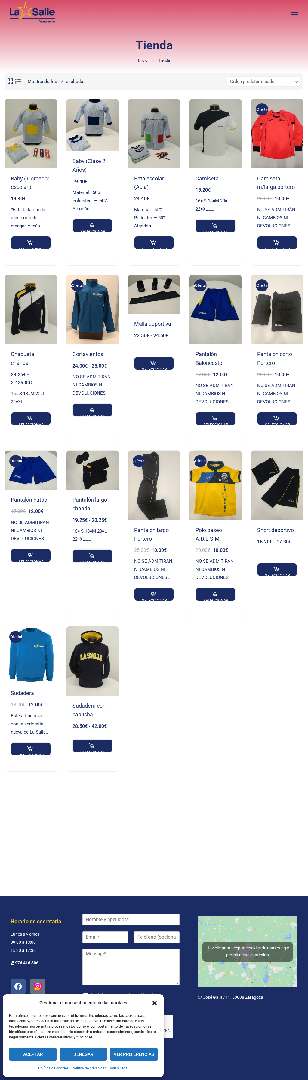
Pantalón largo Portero (151, 534)
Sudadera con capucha (89, 710)
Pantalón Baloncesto (209, 358)
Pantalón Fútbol (29, 500)
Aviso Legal (119, 1068)
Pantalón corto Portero (274, 358)
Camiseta (207, 178)
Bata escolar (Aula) (149, 182)
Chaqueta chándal (22, 358)
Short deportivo (275, 530)
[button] (155, 1003)
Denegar (83, 1054)
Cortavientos (87, 354)
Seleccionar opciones (31, 248)
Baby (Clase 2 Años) (88, 165)
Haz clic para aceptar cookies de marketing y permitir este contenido (247, 951)
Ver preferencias (134, 1054)
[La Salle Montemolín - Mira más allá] (32, 14)
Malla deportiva (152, 324)
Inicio (142, 60)
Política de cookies (53, 1068)
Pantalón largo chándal (89, 504)
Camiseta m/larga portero (276, 182)
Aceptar (33, 1054)
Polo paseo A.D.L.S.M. (209, 534)
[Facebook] (18, 986)
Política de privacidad (89, 1068)
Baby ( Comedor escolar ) (30, 182)
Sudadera (22, 693)
